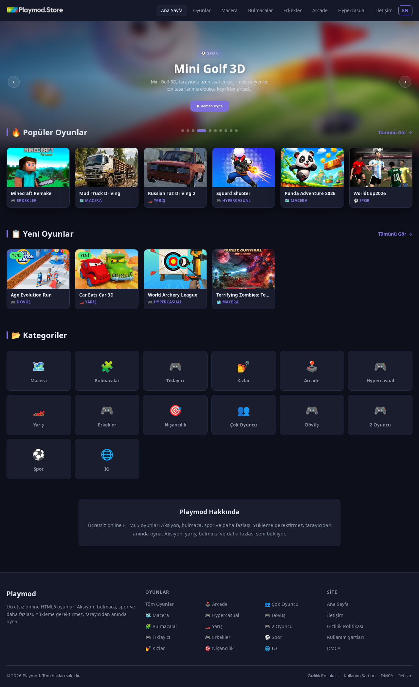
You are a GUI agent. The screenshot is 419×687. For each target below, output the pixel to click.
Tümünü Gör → (395, 132)
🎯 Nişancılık (219, 648)
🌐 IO (270, 648)
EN (405, 10)
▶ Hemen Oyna (210, 106)
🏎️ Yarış (214, 626)
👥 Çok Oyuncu (281, 604)
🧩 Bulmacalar (161, 626)
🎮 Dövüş (274, 615)
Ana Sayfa (172, 10)
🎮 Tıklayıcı (157, 637)
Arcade (320, 10)
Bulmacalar (260, 10)
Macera (229, 10)
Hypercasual (352, 10)
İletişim (384, 10)
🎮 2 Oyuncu (278, 626)
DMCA (333, 648)
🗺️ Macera (157, 615)
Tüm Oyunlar (159, 604)
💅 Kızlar (155, 648)
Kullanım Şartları (345, 637)
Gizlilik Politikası (345, 626)
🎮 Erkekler (217, 637)
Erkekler (292, 10)
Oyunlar (202, 10)
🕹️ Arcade (216, 604)
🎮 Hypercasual (222, 615)
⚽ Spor (273, 637)
